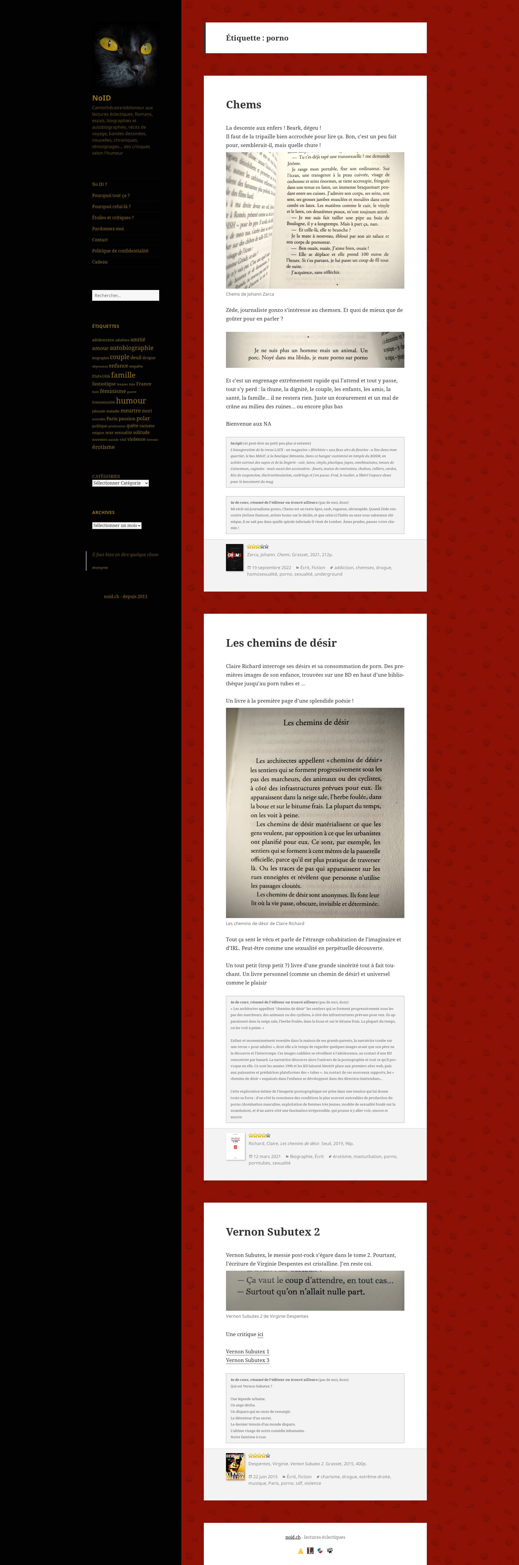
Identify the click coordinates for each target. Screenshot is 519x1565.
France (143, 384)
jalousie (98, 411)
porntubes (259, 1163)
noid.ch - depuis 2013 (125, 596)
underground (328, 574)
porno (286, 574)
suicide (113, 440)
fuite (95, 392)
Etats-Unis (101, 376)
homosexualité (103, 402)
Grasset (300, 555)
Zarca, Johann (261, 555)
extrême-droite (374, 1477)
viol (123, 439)
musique (257, 1483)
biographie (100, 358)
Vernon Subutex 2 (273, 1231)
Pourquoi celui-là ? (111, 206)
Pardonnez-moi (108, 229)
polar (143, 418)
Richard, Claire (263, 1143)
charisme (330, 1477)
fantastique (104, 384)
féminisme (113, 391)
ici (260, 1334)
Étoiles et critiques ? (113, 218)
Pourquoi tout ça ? (111, 195)
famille (123, 375)
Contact (100, 240)
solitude (141, 432)
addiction (344, 567)
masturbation (368, 1156)
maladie (112, 411)
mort (147, 411)
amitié (138, 339)
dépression (100, 366)
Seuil (326, 1143)
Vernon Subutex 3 (248, 1360)
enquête (136, 366)
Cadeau (100, 262)
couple (119, 356)
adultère (122, 340)
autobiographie (132, 347)
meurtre (131, 410)
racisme (147, 425)
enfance (118, 365)
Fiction (318, 567)
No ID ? (99, 184)
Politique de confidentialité (120, 251)
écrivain (152, 440)
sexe (109, 432)
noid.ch (293, 1537)
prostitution (116, 426)
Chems (243, 104)
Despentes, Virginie (268, 1464)
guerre (132, 392)
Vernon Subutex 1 (248, 1351)
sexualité (123, 432)
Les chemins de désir (281, 642)
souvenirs (99, 439)
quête (132, 426)
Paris (112, 418)
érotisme (103, 447)
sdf (299, 1483)
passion (127, 418)
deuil (136, 357)
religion (98, 433)
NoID (101, 98)
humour (131, 400)
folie (132, 384)
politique (99, 426)
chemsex (365, 567)
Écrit (305, 567)
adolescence (103, 339)
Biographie (301, 1156)
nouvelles (98, 419)
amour (100, 348)
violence (136, 439)
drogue (149, 357)
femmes (122, 384)
